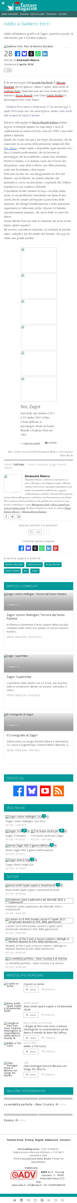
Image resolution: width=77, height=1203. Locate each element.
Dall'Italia (18, 464)
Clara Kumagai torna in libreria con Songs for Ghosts (45, 1067)
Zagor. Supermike (19, 677)
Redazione (51, 1139)
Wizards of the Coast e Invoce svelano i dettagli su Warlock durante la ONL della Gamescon (36, 947)
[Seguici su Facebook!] (19, 791)
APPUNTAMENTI (31, 1003)
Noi (25, 570)
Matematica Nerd (40, 504)
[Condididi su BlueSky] (24, 54)
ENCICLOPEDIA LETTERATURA (38, 1023)
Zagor (35, 570)
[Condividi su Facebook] (18, 54)
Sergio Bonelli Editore (45, 122)
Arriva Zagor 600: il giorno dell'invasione (29, 850)
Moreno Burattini (14, 564)
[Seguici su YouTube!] (45, 791)
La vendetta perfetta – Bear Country (29, 1104)
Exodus (9, 1120)
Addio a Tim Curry (35, 1046)
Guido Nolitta (55, 95)
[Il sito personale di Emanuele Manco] (18, 516)
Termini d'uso (15, 1139)
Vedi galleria (31, 444)
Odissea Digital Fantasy (34, 511)
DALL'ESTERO (30, 1043)
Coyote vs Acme (34, 984)
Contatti (65, 1139)
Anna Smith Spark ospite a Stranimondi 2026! (32, 890)
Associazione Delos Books (36, 1158)
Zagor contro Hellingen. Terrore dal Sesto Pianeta (36, 616)
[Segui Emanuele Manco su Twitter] (12, 516)
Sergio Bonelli (24, 95)
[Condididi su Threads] (31, 54)
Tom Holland (37, 14)
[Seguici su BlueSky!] (32, 791)
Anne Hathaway (10, 14)
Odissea (63, 14)
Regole (39, 1139)
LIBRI (26, 1063)
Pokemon (51, 14)
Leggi (32, 989)
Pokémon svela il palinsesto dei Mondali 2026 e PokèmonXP (34, 908)
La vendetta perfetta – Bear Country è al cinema (34, 963)
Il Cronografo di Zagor (22, 735)
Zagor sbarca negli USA (19, 864)
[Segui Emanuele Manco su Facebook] (6, 516)
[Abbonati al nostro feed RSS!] (58, 791)
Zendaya (24, 14)
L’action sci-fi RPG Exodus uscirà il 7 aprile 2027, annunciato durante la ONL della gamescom (34, 927)
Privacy (29, 1139)
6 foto (52, 443)
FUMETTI (14, 604)
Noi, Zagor (10, 148)
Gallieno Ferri (12, 91)
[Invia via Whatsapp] (38, 54)
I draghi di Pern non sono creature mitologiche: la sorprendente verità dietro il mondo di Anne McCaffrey (46, 1029)
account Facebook (42, 82)
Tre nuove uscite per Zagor (47, 835)
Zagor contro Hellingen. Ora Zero (25, 821)
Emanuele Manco (28, 60)
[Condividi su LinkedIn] (45, 54)
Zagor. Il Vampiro (16, 835)
